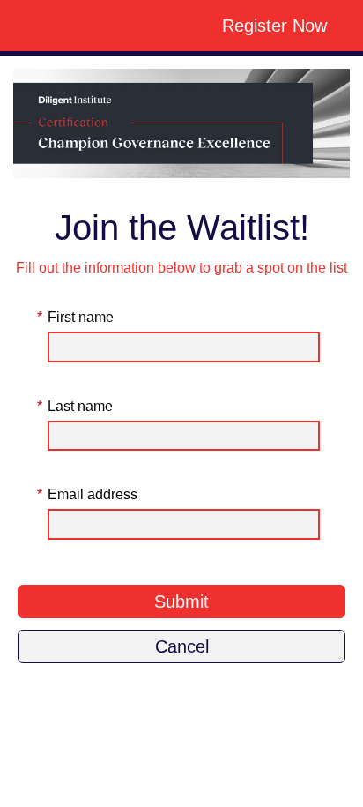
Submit (181, 601)
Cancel (182, 646)
